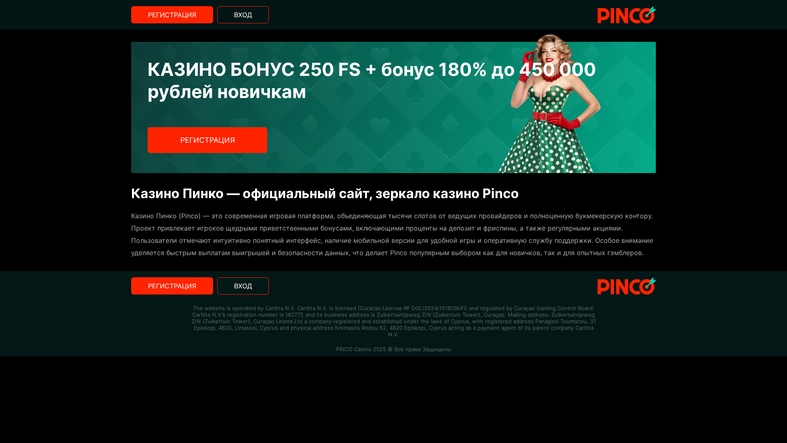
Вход (243, 15)
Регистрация (172, 15)
